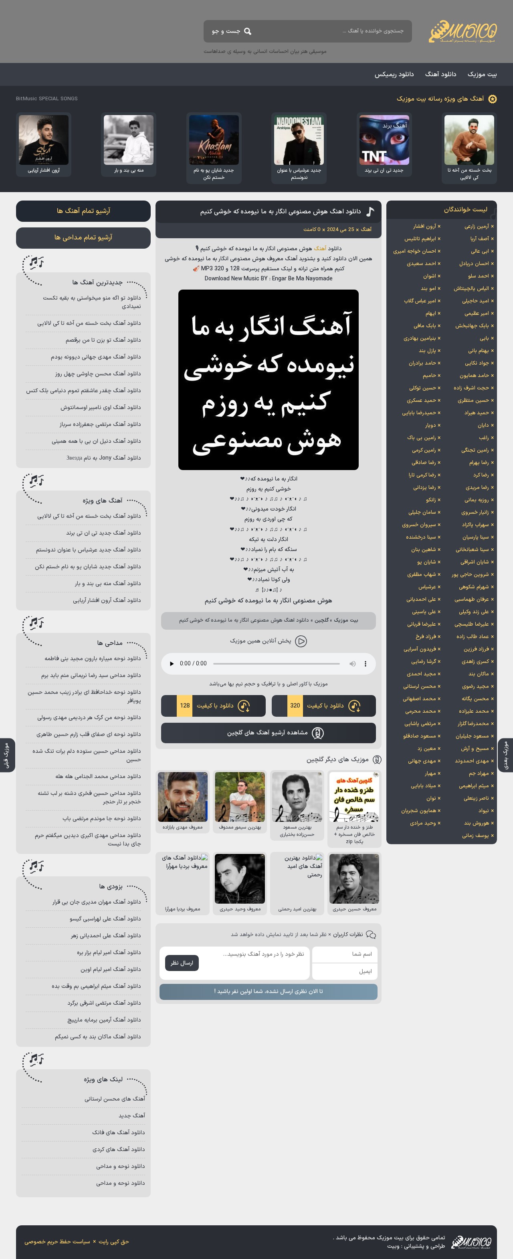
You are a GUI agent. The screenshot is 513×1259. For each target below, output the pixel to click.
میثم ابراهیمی (474, 786)
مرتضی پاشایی (420, 724)
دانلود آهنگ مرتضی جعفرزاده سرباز (100, 424)
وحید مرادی (423, 823)
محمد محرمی (420, 712)
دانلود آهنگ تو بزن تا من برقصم (103, 340)
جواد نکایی (477, 363)
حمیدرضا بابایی (419, 413)
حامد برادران (422, 363)
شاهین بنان (423, 550)
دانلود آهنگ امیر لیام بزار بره (109, 953)
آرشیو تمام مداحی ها (83, 238)
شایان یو (426, 562)
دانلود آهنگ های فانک (118, 1133)
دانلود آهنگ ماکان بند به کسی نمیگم (98, 1037)
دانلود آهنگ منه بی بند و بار (108, 584)
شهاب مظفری (421, 575)
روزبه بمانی (477, 500)
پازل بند (427, 351)
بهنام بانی (478, 351)
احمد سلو (478, 276)
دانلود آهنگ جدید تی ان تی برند (103, 533)
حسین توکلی (422, 388)
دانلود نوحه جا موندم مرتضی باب (102, 819)
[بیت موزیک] (463, 31)
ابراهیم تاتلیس (420, 239)
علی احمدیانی (421, 600)
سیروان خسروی (419, 525)
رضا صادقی (424, 463)
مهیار (430, 774)
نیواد (484, 811)
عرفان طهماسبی (471, 600)
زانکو (431, 500)
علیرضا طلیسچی (471, 624)
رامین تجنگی (475, 450)
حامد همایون (474, 376)
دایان (483, 426)
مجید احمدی (421, 674)
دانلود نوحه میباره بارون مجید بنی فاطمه (92, 659)
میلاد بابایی (423, 786)
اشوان (429, 276)
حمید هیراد (477, 413)
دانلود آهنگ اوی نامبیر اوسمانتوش (101, 407)
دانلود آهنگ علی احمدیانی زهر (106, 936)
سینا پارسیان (476, 537)
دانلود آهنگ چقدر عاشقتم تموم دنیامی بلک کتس (83, 391)
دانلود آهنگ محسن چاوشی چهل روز (98, 374)
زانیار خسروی (475, 513)
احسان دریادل (474, 264)
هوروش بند (476, 823)
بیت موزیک (482, 74)
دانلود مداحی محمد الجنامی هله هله (98, 776)
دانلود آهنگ (440, 74)
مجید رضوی (475, 687)
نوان (431, 799)
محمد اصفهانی (419, 699)
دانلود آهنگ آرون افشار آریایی (107, 600)
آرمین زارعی (477, 227)
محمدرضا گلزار (473, 724)
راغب (484, 438)
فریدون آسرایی (420, 649)
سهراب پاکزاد (475, 525)
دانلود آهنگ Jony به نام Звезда (104, 458)
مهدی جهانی (422, 761)
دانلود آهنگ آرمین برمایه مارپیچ (104, 1020)
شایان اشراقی (474, 562)
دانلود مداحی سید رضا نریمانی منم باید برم (91, 675)
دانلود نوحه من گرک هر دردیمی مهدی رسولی (89, 718)
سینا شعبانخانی (472, 550)
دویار (430, 426)
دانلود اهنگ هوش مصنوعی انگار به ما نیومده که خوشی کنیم (280, 212)
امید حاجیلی (475, 301)
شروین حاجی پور (470, 575)
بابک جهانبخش (472, 326)
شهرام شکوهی (474, 587)
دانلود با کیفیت (317, 706)
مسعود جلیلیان (472, 736)
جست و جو (226, 31)
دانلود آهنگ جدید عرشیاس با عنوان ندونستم (88, 550)
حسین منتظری (473, 401)
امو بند (428, 289)
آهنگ (320, 249)
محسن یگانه (475, 699)
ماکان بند (479, 674)
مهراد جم (479, 774)
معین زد (427, 749)
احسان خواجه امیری (414, 251)
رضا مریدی (477, 488)
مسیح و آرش (475, 749)
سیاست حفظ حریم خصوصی (57, 1242)
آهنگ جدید (132, 1116)
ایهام (431, 314)
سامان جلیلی (422, 513)
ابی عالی (480, 251)
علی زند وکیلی (474, 612)
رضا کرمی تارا (422, 475)
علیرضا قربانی (421, 624)
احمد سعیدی (421, 264)
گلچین (322, 620)
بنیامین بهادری (420, 339)
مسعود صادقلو (419, 736)
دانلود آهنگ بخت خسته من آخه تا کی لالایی (89, 323)
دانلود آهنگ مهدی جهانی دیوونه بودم (96, 357)
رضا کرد (481, 475)
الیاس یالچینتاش (471, 289)
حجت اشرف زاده (471, 388)
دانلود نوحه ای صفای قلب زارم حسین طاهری (88, 734)
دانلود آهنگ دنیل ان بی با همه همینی (96, 441)
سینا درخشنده (421, 537)
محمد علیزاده (474, 712)
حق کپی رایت (114, 1242)
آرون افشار (424, 227)
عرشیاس (427, 587)
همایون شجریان (418, 811)
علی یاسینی (424, 612)
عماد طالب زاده (472, 637)
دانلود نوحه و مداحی (120, 1166)
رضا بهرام (479, 463)
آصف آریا (480, 239)
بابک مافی (425, 326)
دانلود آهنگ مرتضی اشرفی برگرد (104, 1003)
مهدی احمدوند (472, 761)
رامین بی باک (421, 438)
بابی (484, 339)
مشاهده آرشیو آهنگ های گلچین (267, 733)
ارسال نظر (182, 963)
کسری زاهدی (475, 662)
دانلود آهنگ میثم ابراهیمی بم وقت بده (96, 986)
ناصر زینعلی (476, 799)
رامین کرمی (424, 450)
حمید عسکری (421, 401)
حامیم (429, 376)
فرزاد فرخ (426, 637)
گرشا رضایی (423, 662)
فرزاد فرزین (476, 649)
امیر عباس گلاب (420, 301)
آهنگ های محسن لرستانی (115, 1099)
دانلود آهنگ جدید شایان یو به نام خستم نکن (88, 567)
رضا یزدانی (424, 488)
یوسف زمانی (475, 836)
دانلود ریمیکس (394, 74)
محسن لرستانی (419, 687)
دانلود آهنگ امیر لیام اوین (111, 969)
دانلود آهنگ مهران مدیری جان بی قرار (97, 902)
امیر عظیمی (477, 314)
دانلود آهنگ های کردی (119, 1149)
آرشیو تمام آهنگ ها (83, 211)
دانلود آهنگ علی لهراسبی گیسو (105, 919)
